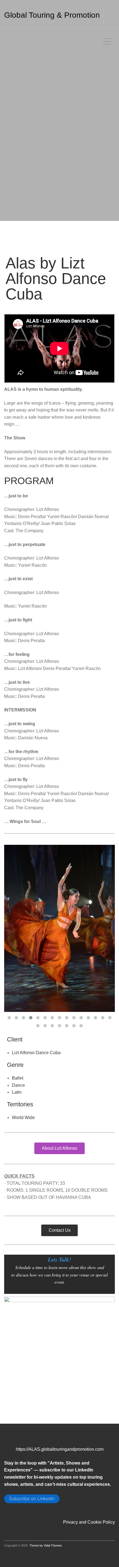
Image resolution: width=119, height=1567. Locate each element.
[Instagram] (20, 1421)
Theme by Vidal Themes (45, 1455)
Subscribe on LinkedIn (32, 1408)
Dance (18, 994)
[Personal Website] (34, 1421)
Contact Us (60, 1139)
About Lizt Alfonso (59, 1057)
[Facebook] (13, 1421)
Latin (17, 1001)
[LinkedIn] (27, 1421)
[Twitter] (41, 1421)
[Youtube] (49, 1421)
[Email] (5, 1421)
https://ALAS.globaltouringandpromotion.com (60, 1358)
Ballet (17, 987)
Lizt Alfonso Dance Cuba (36, 962)
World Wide (23, 1027)
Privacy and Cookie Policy (89, 1431)
